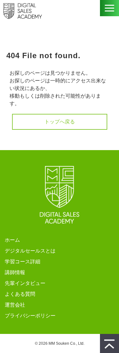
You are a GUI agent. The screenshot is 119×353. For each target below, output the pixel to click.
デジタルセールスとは (30, 250)
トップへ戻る (59, 121)
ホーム (12, 240)
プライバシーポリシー (30, 315)
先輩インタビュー (25, 283)
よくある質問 (20, 294)
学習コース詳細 (22, 261)
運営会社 (15, 305)
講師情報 (15, 272)
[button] (109, 8)
